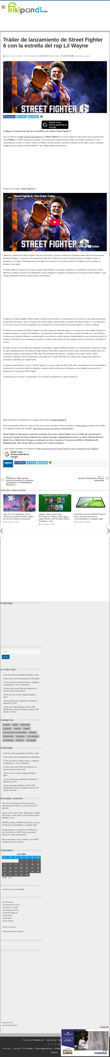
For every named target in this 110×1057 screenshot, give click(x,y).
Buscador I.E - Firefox (10, 907)
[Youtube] (59, 1044)
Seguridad (20, 736)
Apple (15, 725)
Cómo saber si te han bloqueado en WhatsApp (21, 679)
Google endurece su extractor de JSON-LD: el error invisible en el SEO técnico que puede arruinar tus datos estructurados (20, 832)
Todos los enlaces (9, 927)
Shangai (30, 1048)
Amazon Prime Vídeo (9, 1025)
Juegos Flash (7, 915)
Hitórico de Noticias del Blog (13, 931)
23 (27, 871)
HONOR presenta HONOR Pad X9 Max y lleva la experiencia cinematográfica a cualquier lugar (89, 516)
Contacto (54, 1052)
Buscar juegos (8, 902)
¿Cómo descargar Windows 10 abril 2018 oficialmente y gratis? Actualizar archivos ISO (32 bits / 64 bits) (21, 709)
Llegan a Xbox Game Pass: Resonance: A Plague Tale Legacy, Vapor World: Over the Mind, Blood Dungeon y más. (54, 517)
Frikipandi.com (38, 1040)
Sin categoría (33, 736)
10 (32, 864)
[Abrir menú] (3, 7)
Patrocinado (8, 736)
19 (5, 871)
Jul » (10, 878)
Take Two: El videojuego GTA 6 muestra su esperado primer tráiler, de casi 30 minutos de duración (18, 516)
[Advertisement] (55, 168)
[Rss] (49, 1044)
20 (10, 871)
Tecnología (31, 740)
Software (19, 740)
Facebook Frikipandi (10, 913)
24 (32, 871)
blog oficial (82, 425)
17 (32, 868)
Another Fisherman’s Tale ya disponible (91, 478)
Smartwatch (8, 740)
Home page (6, 1048)
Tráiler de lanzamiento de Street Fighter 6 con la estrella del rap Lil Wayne (66, 449)
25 (38, 871)
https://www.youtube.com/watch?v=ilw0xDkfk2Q (53, 428)
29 (21, 875)
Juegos (87, 56)
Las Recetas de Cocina (11, 905)
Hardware (7, 729)
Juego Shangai (8, 921)
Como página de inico (11, 910)
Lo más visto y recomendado (15, 732)
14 (16, 868)
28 (16, 875)
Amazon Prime (7, 1023)
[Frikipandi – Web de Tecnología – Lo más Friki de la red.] (31, 7)
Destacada (78, 56)
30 (27, 875)
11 (38, 864)
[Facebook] (52, 1044)
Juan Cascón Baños (14, 56)
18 (38, 868)
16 (27, 868)
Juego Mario (7, 918)
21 (16, 871)
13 (10, 868)
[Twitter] (56, 1044)
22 (21, 871)
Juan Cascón (51, 1040)
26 (5, 875)
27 (10, 875)
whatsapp (41, 116)
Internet (17, 729)
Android (7, 725)
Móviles (33, 732)
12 (5, 868)
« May (4, 878)
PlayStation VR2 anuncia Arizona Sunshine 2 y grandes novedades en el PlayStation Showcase (19, 481)
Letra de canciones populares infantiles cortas (21, 675)
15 (21, 868)
